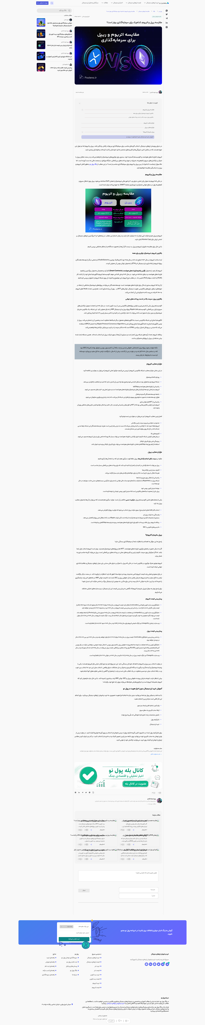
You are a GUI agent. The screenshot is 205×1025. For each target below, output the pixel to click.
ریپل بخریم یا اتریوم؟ (148, 132)
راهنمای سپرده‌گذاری (48, 975)
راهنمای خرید (51, 958)
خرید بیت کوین (95, 975)
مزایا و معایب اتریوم (149, 123)
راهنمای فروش (50, 962)
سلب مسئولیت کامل (156, 754)
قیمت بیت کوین (95, 979)
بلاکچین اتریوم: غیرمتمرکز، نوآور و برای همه (143, 113)
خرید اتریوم (96, 983)
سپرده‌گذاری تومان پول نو (69, 958)
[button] (119, 786)
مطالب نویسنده (151, 804)
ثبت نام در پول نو (72, 962)
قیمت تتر (97, 971)
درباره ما (74, 975)
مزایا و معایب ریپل (149, 127)
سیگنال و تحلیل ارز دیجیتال (90, 3)
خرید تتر (97, 966)
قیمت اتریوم (96, 988)
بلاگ (154, 11)
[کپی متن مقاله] (93, 793)
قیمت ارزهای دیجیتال (134, 3)
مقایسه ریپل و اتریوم (148, 110)
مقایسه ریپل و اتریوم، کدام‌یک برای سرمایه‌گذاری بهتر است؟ (120, 11)
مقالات (105, 3)
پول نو (160, 11)
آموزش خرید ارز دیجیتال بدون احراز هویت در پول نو (139, 137)
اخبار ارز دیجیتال (118, 3)
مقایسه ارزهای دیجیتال (143, 11)
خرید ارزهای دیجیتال (152, 3)
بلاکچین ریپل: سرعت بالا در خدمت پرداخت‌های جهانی (141, 117)
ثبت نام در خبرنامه (74, 939)
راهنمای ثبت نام (50, 966)
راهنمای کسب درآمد (49, 971)
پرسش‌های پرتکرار (71, 966)
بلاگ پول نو (93, 164)
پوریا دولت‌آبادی (151, 799)
